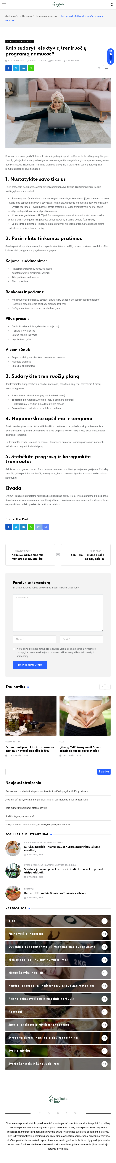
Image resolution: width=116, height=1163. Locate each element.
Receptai (29, 889)
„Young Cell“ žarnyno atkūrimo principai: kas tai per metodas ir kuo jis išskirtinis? (47, 799)
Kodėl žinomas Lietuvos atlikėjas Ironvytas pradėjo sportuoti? (37, 824)
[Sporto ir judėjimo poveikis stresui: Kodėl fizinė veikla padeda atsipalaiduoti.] (13, 870)
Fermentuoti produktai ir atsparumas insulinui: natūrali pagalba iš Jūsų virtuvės (46, 791)
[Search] (112, 4)
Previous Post (23, 551)
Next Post (95, 551)
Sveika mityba (12, 742)
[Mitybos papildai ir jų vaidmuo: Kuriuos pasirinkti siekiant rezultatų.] (13, 848)
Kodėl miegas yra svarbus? (19, 816)
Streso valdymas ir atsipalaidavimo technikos (50, 865)
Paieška (104, 771)
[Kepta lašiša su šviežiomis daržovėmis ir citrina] (13, 893)
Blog (62, 742)
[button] (102, 687)
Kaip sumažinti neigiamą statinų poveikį (26, 808)
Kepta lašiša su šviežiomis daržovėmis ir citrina (55, 893)
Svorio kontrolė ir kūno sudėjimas (43, 843)
